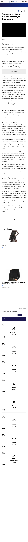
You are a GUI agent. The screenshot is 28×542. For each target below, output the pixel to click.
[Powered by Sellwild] (24, 308)
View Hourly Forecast (6, 319)
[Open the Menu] (2, 1)
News (3, 11)
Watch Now (24, 1)
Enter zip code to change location (8, 313)
